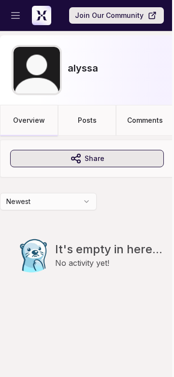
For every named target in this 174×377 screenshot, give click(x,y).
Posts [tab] (87, 120)
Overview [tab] (29, 120)
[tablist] (87, 120)
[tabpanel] (87, 226)
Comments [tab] (145, 120)
